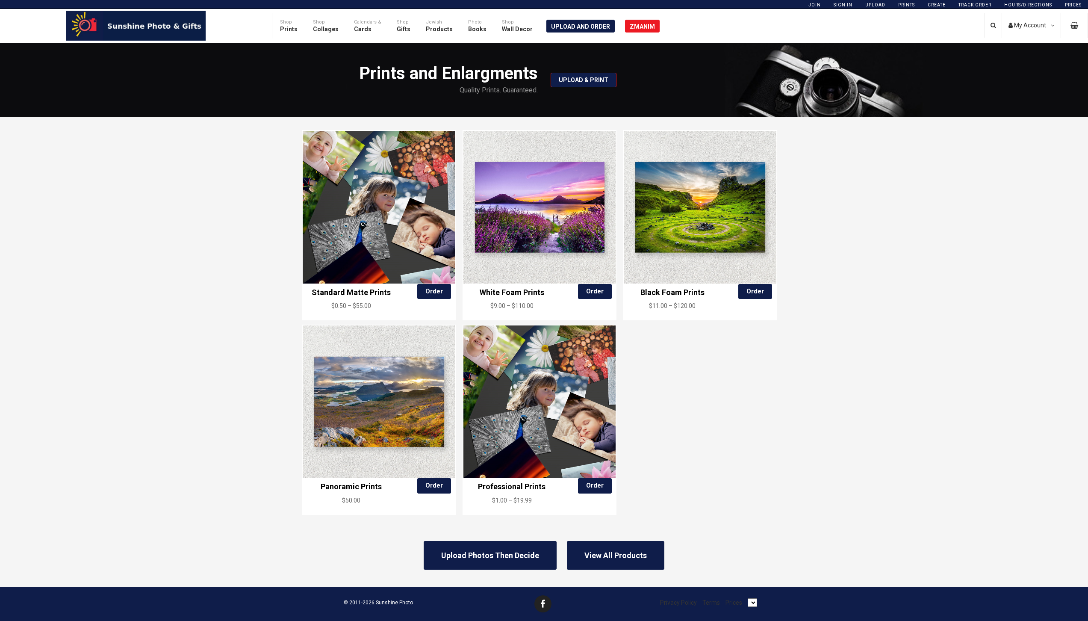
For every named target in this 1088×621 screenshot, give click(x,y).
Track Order (974, 5)
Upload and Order (580, 26)
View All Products (615, 555)
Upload (875, 5)
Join (814, 5)
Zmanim (642, 26)
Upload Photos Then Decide (490, 555)
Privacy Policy (678, 602)
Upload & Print (583, 80)
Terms (711, 602)
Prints (906, 5)
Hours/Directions (1028, 5)
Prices (1073, 5)
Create (937, 5)
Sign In (843, 5)
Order (434, 291)
